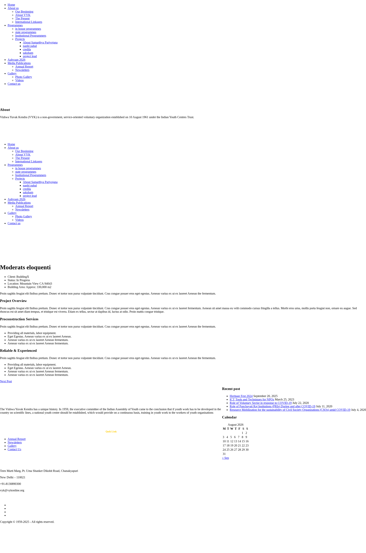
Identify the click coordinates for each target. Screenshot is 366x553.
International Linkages (28, 21)
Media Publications (19, 63)
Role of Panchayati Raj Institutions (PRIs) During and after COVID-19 (272, 406)
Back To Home (9, 258)
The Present (22, 18)
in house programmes (28, 28)
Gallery (12, 73)
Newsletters (22, 70)
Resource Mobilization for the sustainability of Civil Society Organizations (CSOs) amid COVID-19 (290, 409)
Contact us (14, 83)
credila (27, 49)
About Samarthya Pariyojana (40, 42)
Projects (20, 39)
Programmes (15, 25)
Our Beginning (24, 11)
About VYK (22, 15)
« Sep (225, 457)
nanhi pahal (30, 46)
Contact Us (14, 449)
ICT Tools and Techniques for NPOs (252, 399)
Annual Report (24, 66)
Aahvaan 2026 (16, 59)
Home (11, 4)
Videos (19, 80)
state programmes (25, 32)
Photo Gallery (23, 76)
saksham (28, 52)
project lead (30, 56)
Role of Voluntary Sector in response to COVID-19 (261, 402)
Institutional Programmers (30, 35)
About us (13, 8)
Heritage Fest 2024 (241, 396)
